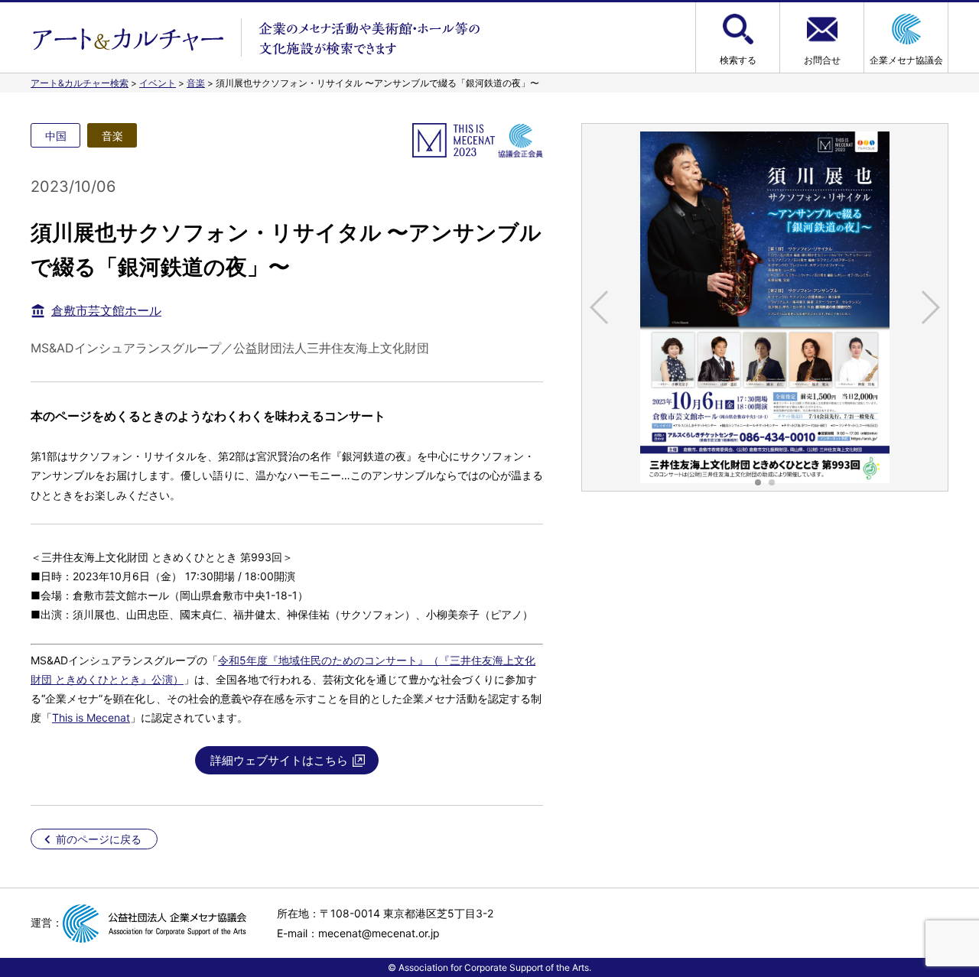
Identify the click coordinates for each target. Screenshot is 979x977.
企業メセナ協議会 (906, 60)
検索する (738, 60)
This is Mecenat (91, 717)
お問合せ (822, 60)
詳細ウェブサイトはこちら (279, 760)
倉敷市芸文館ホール (106, 310)
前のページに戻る (98, 839)
